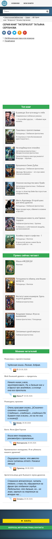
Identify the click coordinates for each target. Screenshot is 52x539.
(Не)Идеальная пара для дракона (19, 38)
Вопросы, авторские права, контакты (26, 528)
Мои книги (28, 3)
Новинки (15, 3)
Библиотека (4, 3)
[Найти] (47, 11)
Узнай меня (10, 41)
